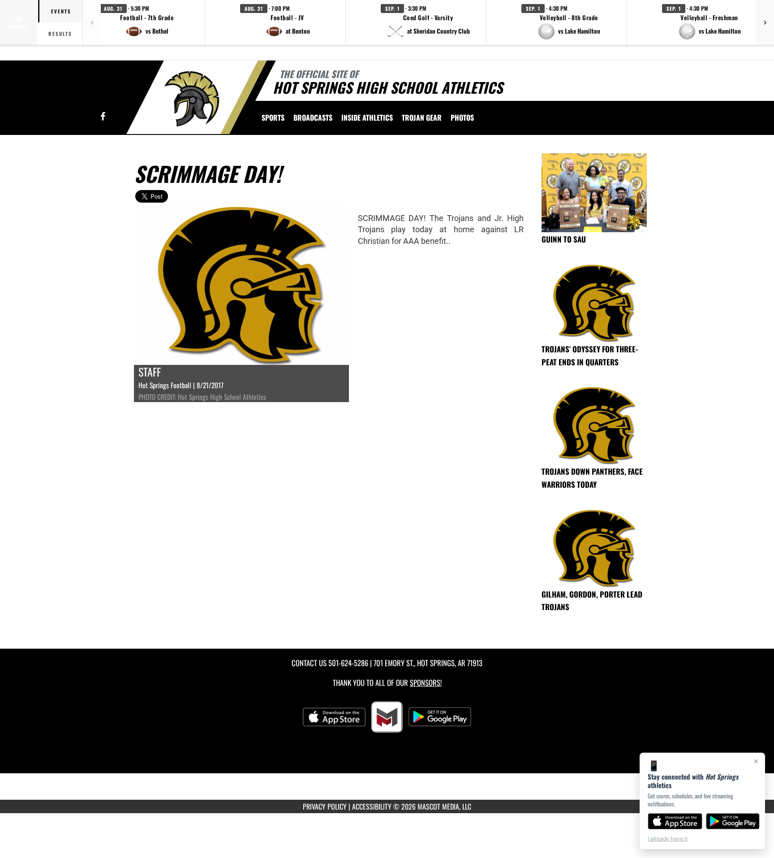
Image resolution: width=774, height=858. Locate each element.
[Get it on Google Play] (733, 821)
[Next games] (765, 22)
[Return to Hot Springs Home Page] (191, 98)
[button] (147, 22)
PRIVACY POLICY (325, 806)
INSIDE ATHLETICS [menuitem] (367, 117)
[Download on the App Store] (675, 821)
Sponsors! (426, 682)
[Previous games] (92, 22)
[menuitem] (313, 117)
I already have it (668, 838)
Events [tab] (61, 11)
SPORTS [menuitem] (273, 117)
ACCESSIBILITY (371, 806)
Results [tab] (60, 33)
